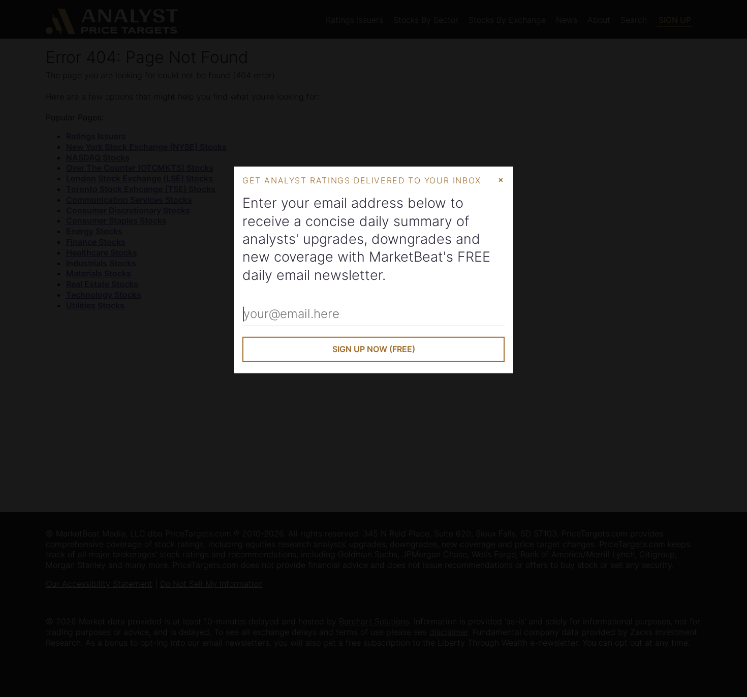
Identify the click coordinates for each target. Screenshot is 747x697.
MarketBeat (406, 256)
